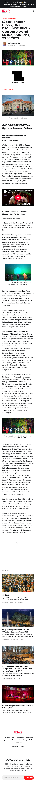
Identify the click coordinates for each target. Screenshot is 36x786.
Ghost (22, 746)
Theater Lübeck (7, 89)
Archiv (31, 740)
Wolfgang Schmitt (14, 43)
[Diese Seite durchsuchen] (30, 11)
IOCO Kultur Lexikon (18, 743)
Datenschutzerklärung (19, 740)
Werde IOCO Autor (18, 737)
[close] (34, 4)
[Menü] (33, 11)
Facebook (29, 737)
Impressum (6, 740)
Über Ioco (6, 737)
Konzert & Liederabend (9, 18)
